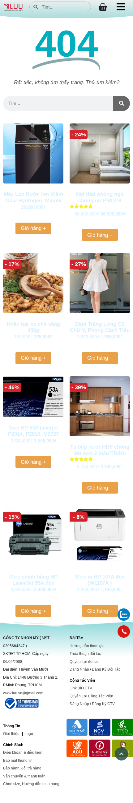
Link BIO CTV (81, 688)
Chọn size (11, 784)
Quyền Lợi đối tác (84, 662)
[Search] (121, 103)
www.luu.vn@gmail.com (23, 693)
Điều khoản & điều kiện (22, 752)
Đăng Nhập (79, 669)
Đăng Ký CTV (103, 704)
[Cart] (102, 7)
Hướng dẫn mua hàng (40, 784)
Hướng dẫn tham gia (87, 646)
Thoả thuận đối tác (85, 654)
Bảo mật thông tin (17, 760)
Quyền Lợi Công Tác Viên (91, 696)
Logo (28, 734)
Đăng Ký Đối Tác (106, 669)
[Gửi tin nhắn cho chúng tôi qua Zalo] (124, 619)
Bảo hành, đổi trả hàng (22, 768)
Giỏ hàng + (33, 228)
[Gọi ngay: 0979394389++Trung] (124, 631)
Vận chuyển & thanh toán (24, 776)
